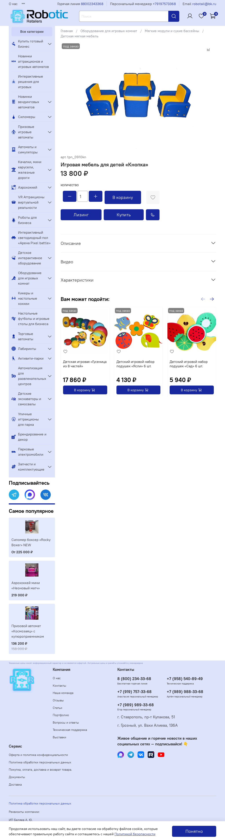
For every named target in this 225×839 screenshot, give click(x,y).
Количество (70, 185)
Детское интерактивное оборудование (30, 257)
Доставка (15, 784)
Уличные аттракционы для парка (28, 419)
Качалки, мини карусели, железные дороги (29, 170)
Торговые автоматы (25, 336)
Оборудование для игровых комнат (108, 31)
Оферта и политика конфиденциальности (38, 755)
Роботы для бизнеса (27, 220)
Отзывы (58, 700)
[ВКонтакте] (45, 495)
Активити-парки (31, 358)
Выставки (59, 737)
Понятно (194, 831)
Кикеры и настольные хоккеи (27, 298)
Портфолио (61, 715)
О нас (13, 4)
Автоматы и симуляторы (28, 149)
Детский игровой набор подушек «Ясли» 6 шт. (135, 363)
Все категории (32, 31)
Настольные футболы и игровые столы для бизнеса (33, 318)
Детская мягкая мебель (79, 36)
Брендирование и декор (32, 437)
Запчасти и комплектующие (31, 466)
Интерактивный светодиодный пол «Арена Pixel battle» (34, 237)
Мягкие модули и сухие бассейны (172, 31)
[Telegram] (14, 495)
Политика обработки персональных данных (40, 762)
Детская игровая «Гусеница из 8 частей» (85, 363)
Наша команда (63, 693)
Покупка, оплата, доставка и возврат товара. (40, 770)
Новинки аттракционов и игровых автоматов (33, 61)
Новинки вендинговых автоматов (28, 101)
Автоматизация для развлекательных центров (31, 376)
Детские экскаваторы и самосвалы (29, 398)
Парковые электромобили (30, 452)
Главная (67, 31)
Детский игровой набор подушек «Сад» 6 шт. (189, 363)
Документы (17, 777)
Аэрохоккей (27, 187)
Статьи (57, 708)
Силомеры (26, 117)
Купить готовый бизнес (30, 44)
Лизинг (81, 214)
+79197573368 (164, 4)
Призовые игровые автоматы (26, 131)
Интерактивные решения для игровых (30, 81)
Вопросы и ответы (66, 722)
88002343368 (92, 4)
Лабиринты (27, 348)
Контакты (59, 686)
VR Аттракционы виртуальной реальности (31, 202)
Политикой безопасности (134, 834)
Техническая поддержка (70, 730)
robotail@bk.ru (204, 4)
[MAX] (30, 495)
